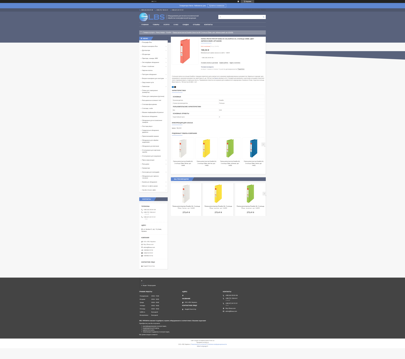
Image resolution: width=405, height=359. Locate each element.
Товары (156, 24)
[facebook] (173, 87)
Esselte (168, 32)
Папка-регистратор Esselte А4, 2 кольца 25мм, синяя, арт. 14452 (254, 163)
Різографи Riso (147, 42)
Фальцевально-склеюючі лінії (151, 100)
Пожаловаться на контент (199, 344)
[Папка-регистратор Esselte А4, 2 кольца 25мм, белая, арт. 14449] (183, 148)
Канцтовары (160, 32)
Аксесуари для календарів (150, 172)
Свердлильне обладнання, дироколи (150, 131)
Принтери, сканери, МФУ (150, 58)
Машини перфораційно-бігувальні (152, 112)
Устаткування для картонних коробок (151, 151)
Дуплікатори (146, 50)
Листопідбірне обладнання (150, 62)
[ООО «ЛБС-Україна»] (152, 17)
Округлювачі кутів (148, 82)
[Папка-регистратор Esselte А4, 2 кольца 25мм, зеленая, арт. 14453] (230, 148)
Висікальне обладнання (149, 116)
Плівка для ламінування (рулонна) (153, 96)
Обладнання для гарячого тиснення (150, 177)
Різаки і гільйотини (148, 66)
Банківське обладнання (149, 182)
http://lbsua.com (148, 244)
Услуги (166, 24)
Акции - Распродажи (149, 285)
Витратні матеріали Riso (150, 46)
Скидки (186, 24)
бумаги (216, 78)
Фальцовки (145, 164)
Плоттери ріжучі (147, 126)
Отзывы (196, 24)
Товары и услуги (149, 32)
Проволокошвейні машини (150, 136)
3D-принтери (146, 54)
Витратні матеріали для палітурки (153, 78)
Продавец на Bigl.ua (202, 342)
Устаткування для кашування (151, 156)
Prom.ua (211, 340)
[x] (175, 87)
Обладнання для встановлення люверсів (152, 121)
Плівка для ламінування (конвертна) (150, 91)
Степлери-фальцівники (149, 104)
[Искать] (264, 17)
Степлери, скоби (147, 108)
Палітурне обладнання (149, 74)
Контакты (208, 24)
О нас (176, 24)
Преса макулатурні (148, 160)
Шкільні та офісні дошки (150, 186)
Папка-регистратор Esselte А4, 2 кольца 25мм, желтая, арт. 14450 (206, 163)
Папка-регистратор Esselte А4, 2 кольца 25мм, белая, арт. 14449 (183, 163)
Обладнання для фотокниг (150, 146)
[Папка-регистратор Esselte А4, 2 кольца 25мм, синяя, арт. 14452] (254, 148)
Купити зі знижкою (216, 6)
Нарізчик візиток (147, 70)
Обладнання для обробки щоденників (150, 141)
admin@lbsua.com (149, 247)
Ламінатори (145, 86)
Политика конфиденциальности (217, 344)
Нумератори (146, 168)
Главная (144, 24)
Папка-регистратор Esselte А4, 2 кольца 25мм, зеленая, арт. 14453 (230, 163)
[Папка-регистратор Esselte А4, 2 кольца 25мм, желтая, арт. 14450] (207, 148)
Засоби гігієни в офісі (149, 190)
